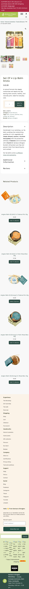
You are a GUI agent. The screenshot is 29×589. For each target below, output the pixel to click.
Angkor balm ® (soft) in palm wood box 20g (15, 254)
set (8, 116)
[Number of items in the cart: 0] (26, 17)
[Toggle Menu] (21, 14)
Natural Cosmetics (10, 21)
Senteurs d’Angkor (13, 118)
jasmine (17, 114)
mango (5, 116)
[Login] (26, 13)
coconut (12, 114)
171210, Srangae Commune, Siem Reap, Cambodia (16, 579)
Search (25, 536)
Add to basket (19, 104)
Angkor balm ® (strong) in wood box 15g (14, 376)
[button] (25, 28)
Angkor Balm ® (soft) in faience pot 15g (14, 214)
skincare (12, 116)
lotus (21, 114)
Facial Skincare (20, 21)
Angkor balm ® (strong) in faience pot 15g (14, 295)
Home (2, 21)
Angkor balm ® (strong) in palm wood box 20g (14, 335)
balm (7, 114)
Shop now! (11, 6)
